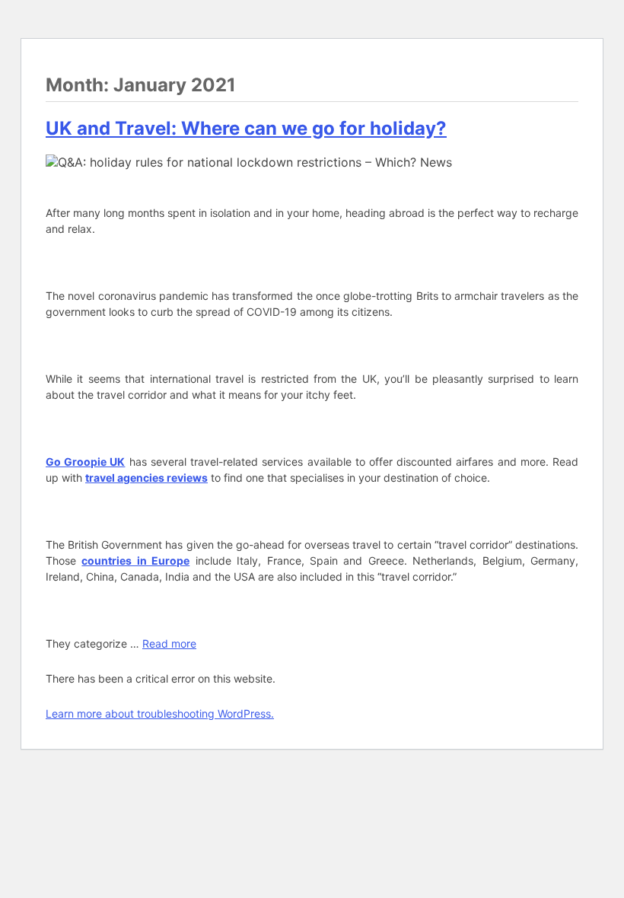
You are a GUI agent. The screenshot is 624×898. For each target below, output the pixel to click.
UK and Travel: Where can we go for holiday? (246, 128)
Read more (169, 643)
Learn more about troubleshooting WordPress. (160, 713)
